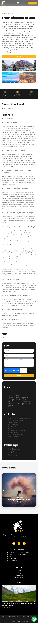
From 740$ (31, 94)
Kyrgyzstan (12, 558)
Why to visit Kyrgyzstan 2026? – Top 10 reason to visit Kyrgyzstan (19, 604)
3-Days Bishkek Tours (19, 499)
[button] (18, 3)
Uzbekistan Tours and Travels (19, 552)
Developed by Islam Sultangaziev (19, 621)
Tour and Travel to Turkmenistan (20, 554)
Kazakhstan (13, 560)
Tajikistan (12, 556)
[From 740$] (31, 92)
